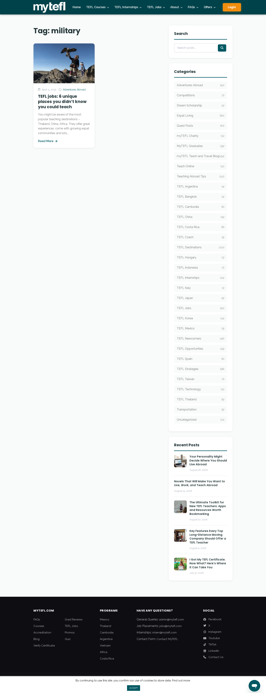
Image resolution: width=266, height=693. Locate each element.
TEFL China (200, 217)
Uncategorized (200, 419)
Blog (36, 639)
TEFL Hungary (200, 257)
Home (77, 7)
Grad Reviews (73, 619)
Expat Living (200, 115)
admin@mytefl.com (171, 619)
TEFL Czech (200, 237)
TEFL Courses (95, 7)
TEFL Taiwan (200, 379)
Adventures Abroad (74, 89)
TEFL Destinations (200, 247)
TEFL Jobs (154, 7)
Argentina (106, 639)
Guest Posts (200, 125)
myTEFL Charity (200, 136)
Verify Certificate (44, 645)
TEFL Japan (200, 298)
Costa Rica (107, 658)
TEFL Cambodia (200, 206)
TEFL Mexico (200, 328)
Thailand (105, 626)
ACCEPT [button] (133, 688)
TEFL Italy (200, 288)
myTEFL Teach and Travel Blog (200, 156)
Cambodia (106, 632)
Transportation (200, 409)
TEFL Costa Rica (200, 227)
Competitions (200, 95)
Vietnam (105, 645)
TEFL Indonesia (200, 267)
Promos (70, 632)
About (174, 7)
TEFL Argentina (200, 186)
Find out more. (181, 680)
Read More (45, 141)
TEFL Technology (200, 389)
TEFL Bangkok (200, 196)
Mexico (104, 619)
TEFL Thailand (200, 399)
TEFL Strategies (200, 369)
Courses (38, 626)
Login (232, 7)
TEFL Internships (126, 7)
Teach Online (200, 166)
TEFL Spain (200, 359)
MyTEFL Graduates (200, 146)
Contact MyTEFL (167, 639)
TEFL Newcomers (200, 338)
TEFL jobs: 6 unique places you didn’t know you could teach (62, 101)
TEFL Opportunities (200, 348)
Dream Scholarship (200, 105)
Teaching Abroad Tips (200, 176)
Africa (103, 652)
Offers (208, 7)
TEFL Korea (200, 318)
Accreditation (42, 632)
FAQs (191, 7)
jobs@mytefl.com (170, 626)
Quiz (68, 639)
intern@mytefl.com (164, 632)
